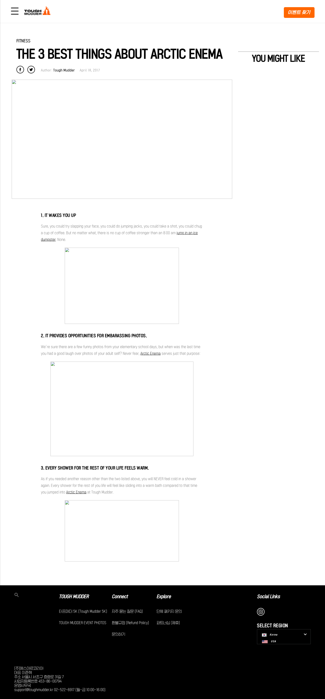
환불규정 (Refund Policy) (130, 623)
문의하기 (118, 634)
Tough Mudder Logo (38, 11)
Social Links (268, 596)
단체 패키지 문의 (169, 611)
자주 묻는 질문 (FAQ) (127, 611)
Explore (164, 596)
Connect (120, 596)
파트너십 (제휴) (168, 623)
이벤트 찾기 (299, 12)
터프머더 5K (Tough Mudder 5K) (83, 611)
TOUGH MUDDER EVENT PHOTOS (82, 623)
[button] (36, 595)
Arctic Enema (150, 353)
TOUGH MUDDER (74, 596)
